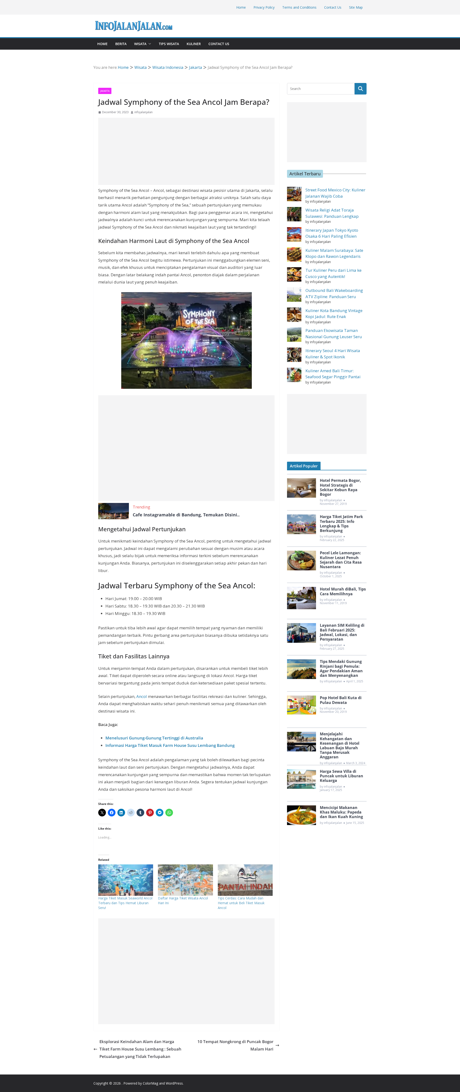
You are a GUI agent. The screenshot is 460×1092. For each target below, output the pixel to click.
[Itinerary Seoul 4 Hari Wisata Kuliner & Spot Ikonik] (294, 355)
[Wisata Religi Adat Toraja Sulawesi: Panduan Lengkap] (294, 214)
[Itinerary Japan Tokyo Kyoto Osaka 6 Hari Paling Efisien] (294, 234)
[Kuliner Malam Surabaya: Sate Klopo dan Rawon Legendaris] (294, 254)
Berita (120, 43)
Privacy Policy (264, 7)
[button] (148, 44)
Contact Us (332, 7)
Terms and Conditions (299, 7)
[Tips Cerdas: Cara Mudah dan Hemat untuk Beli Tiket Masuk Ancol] (245, 880)
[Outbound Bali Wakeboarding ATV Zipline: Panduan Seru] (294, 294)
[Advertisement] (186, 151)
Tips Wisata (169, 43)
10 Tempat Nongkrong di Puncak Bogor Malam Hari (235, 1045)
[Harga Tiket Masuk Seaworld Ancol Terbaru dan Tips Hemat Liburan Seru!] (125, 880)
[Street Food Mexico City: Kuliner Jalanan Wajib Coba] (294, 194)
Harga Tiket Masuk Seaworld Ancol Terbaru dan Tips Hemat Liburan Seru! (125, 903)
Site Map (356, 7)
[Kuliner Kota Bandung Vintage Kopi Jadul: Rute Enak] (294, 314)
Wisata (140, 43)
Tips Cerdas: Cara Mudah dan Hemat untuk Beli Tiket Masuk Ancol (241, 903)
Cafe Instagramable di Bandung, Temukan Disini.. (186, 515)
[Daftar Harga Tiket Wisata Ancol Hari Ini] (185, 880)
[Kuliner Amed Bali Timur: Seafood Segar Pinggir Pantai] (294, 375)
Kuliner (194, 43)
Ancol (141, 696)
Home (241, 7)
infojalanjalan (143, 112)
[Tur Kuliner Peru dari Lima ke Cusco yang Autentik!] (294, 274)
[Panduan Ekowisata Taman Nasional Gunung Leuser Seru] (294, 334)
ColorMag (150, 1083)
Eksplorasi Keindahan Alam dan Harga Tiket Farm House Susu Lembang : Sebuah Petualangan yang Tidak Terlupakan (140, 1049)
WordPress (174, 1083)
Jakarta (104, 91)
